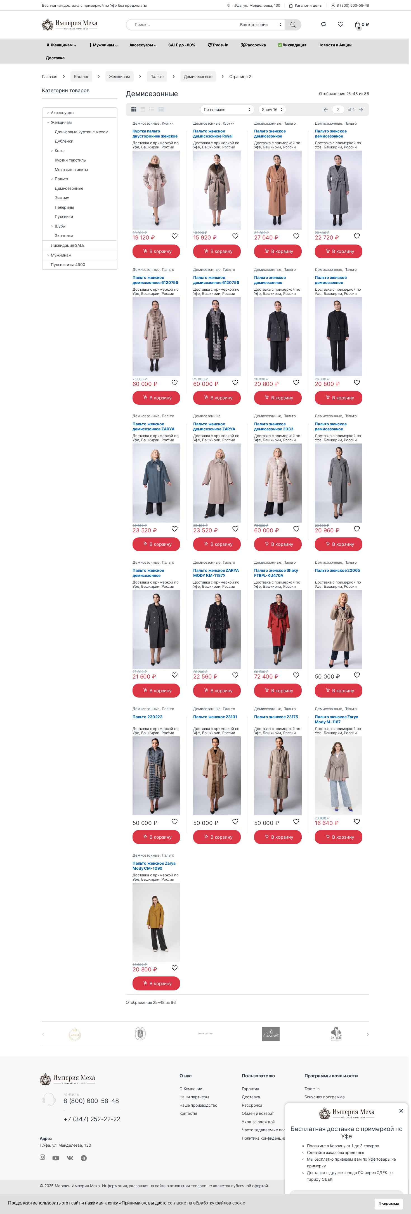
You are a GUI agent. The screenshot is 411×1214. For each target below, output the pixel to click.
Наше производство (198, 1105)
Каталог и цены (308, 5)
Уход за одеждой (258, 1121)
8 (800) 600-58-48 (353, 5)
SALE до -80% (181, 44)
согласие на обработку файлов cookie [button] (206, 1203)
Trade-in (220, 44)
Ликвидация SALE (67, 245)
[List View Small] (161, 109)
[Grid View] (133, 109)
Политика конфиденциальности (271, 1138)
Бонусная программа (324, 1096)
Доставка (55, 57)
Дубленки (64, 141)
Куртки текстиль (70, 160)
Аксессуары (141, 44)
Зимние (62, 197)
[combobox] (181, 24)
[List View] (151, 109)
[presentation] (368, 1034)
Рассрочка (255, 44)
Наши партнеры (194, 1096)
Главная (49, 76)
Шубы (60, 226)
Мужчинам (103, 44)
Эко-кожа (64, 235)
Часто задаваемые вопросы (269, 1129)
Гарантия (250, 1088)
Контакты (188, 1113)
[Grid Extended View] (143, 109)
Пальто (157, 76)
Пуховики (64, 216)
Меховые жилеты (71, 169)
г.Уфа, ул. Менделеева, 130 (256, 5)
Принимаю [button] (389, 1204)
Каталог (81, 76)
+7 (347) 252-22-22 (91, 1119)
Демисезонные (198, 76)
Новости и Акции (335, 44)
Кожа (60, 150)
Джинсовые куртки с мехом (81, 131)
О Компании (190, 1088)
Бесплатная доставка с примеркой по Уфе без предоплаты (94, 5)
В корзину (161, 251)
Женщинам (62, 44)
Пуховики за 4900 (68, 264)
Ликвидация (294, 44)
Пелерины (64, 207)
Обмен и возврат (258, 1113)
